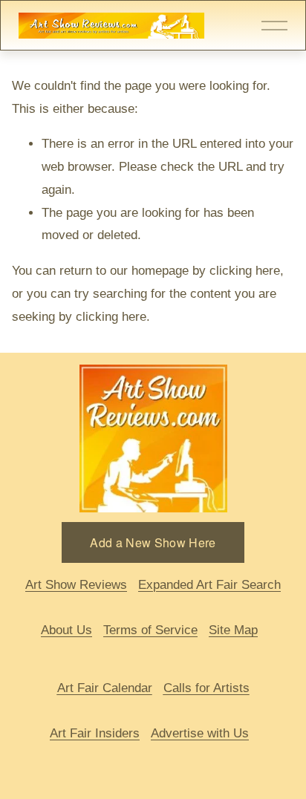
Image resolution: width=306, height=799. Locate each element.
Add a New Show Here (152, 542)
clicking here (244, 271)
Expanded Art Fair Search (209, 585)
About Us (66, 630)
